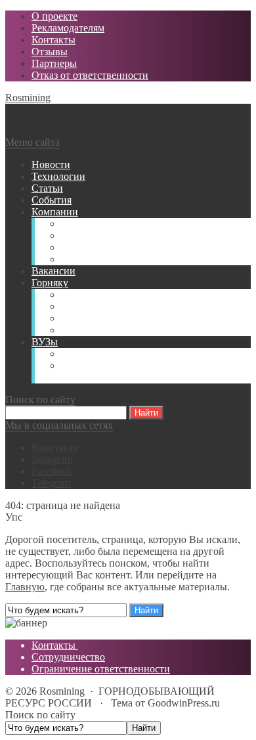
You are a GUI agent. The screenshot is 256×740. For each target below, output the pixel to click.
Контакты (55, 645)
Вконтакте (55, 447)
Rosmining (28, 97)
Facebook (52, 471)
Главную (25, 586)
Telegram (51, 483)
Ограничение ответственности (101, 668)
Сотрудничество (68, 657)
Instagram (52, 459)
